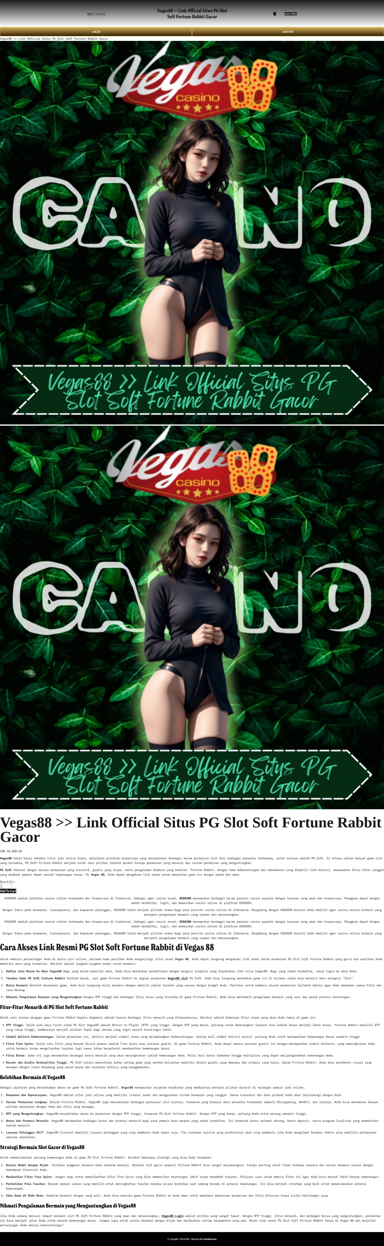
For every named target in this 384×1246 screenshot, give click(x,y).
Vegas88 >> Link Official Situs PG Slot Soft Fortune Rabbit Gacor (192, 13)
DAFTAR (288, 32)
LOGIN (96, 32)
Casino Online (290, 13)
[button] (8, 891)
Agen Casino (96, 13)
